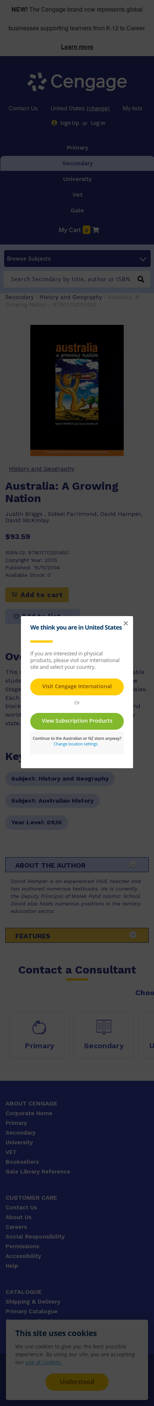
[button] (125, 623)
